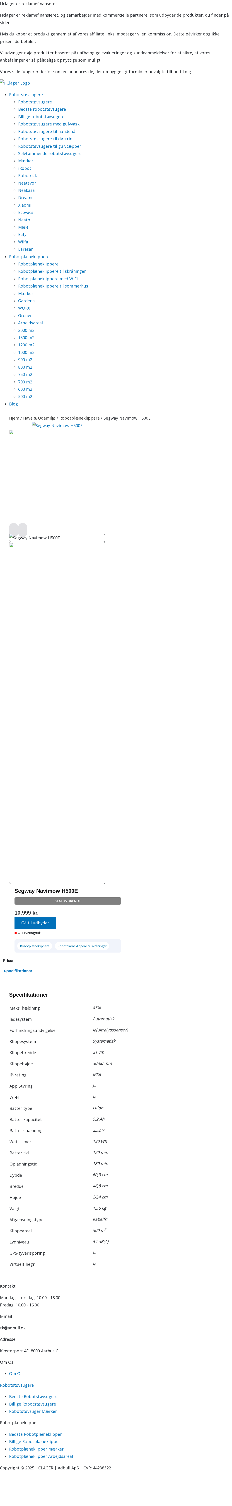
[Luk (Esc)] (51, 1494)
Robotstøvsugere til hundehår (47, 131)
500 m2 (25, 396)
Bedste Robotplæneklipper (35, 1434)
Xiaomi (24, 205)
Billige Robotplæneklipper (34, 1441)
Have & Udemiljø (39, 418)
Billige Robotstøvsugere (32, 1404)
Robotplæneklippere (38, 264)
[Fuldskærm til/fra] (21, 1494)
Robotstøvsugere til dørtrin (45, 138)
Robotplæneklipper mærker (36, 1449)
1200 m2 (26, 345)
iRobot (24, 168)
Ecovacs (25, 212)
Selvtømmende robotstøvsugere (50, 153)
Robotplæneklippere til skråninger (52, 271)
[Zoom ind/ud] (7, 1494)
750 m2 (25, 374)
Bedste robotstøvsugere (42, 109)
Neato (24, 220)
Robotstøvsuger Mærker (33, 1411)
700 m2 (25, 382)
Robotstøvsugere (35, 102)
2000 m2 (26, 330)
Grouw (24, 315)
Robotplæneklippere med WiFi (48, 278)
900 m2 (25, 359)
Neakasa (26, 190)
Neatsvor (27, 183)
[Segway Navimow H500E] (57, 425)
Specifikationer (18, 970)
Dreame (26, 197)
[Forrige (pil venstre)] (7, 1502)
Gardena (26, 300)
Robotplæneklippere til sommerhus (53, 286)
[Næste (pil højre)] (21, 1502)
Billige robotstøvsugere (41, 116)
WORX (24, 308)
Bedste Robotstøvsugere (33, 1396)
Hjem (14, 418)
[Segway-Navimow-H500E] (57, 432)
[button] (35, 923)
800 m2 (25, 367)
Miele (23, 227)
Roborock (27, 175)
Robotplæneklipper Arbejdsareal (41, 1456)
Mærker (25, 160)
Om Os (15, 1373)
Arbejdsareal (30, 322)
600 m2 (25, 389)
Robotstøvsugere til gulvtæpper (49, 146)
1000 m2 (26, 352)
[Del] (36, 1494)
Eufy (22, 234)
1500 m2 (26, 337)
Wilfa (23, 242)
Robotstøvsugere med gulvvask (49, 124)
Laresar (25, 249)
